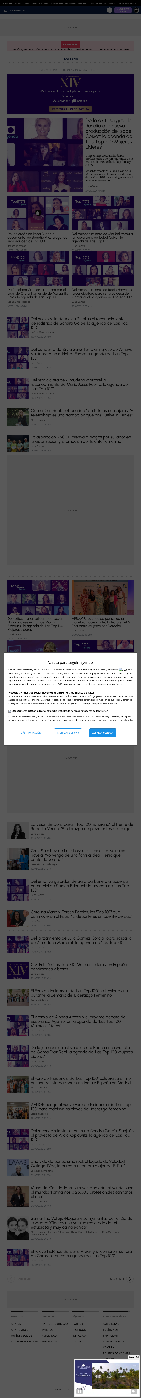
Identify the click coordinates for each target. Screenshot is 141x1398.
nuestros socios (54, 669)
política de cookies (94, 684)
